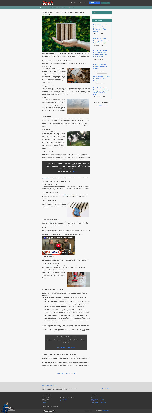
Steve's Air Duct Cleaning (47, 178)
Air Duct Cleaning (94, 399)
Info (101, 397)
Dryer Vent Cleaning (95, 400)
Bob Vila (75, 171)
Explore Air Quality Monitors (66, 347)
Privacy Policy (103, 402)
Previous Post (70, 374)
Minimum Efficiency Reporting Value (67, 194)
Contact (102, 399)
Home (92, 397)
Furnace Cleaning (94, 402)
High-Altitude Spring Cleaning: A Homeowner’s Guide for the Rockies (101, 41)
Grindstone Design (105, 410)
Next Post (60, 374)
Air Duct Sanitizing (95, 403)
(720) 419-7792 (95, 3)
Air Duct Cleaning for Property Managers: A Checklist (100, 66)
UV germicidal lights (49, 265)
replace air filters (49, 222)
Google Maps (44, 403)
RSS (106, 105)
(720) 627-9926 (64, 399)
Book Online (105, 3)
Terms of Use (103, 400)
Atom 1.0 (99, 105)
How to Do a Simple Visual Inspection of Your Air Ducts (101, 78)
